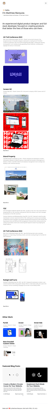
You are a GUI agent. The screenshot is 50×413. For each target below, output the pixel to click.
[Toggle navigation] (46, 3)
